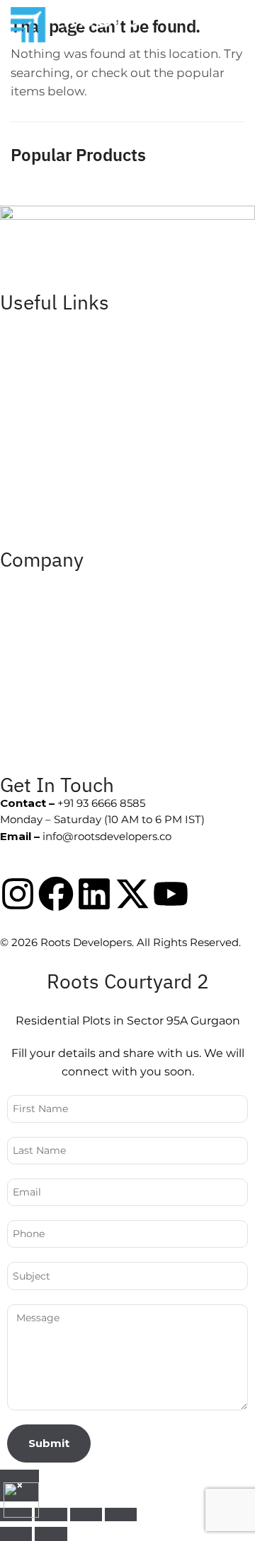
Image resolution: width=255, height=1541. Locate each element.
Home (16, 320)
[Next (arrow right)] (51, 1534)
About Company (43, 577)
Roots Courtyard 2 (47, 509)
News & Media (37, 671)
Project (19, 352)
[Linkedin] (94, 893)
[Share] (86, 1515)
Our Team (26, 640)
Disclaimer (28, 446)
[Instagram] (17, 893)
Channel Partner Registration (77, 703)
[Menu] (211, 24)
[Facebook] (56, 893)
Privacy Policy (36, 478)
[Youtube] (170, 893)
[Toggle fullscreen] (51, 1515)
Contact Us (29, 415)
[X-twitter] (132, 893)
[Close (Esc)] (121, 1515)
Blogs (14, 734)
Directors (23, 608)
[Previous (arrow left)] (16, 1534)
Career (17, 383)
